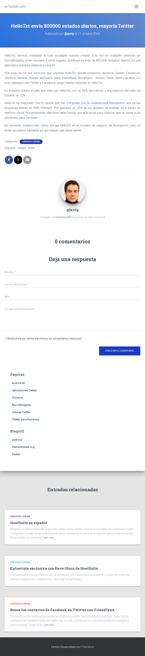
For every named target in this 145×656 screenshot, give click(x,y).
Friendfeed (69, 78)
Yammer (22, 78)
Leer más (48, 537)
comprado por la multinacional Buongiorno (95, 103)
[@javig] (72, 191)
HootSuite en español (28, 522)
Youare (33, 78)
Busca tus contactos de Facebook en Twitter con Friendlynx (62, 610)
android (17, 439)
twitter (31, 147)
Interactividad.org (23, 446)
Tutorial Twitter (21, 412)
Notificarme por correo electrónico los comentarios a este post (45, 338)
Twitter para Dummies (25, 419)
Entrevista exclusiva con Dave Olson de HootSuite (54, 568)
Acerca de (18, 383)
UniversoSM (63, 217)
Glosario (17, 397)
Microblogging (21, 404)
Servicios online (31, 142)
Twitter (16, 454)
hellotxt (22, 147)
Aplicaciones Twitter (24, 390)
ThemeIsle (87, 646)
